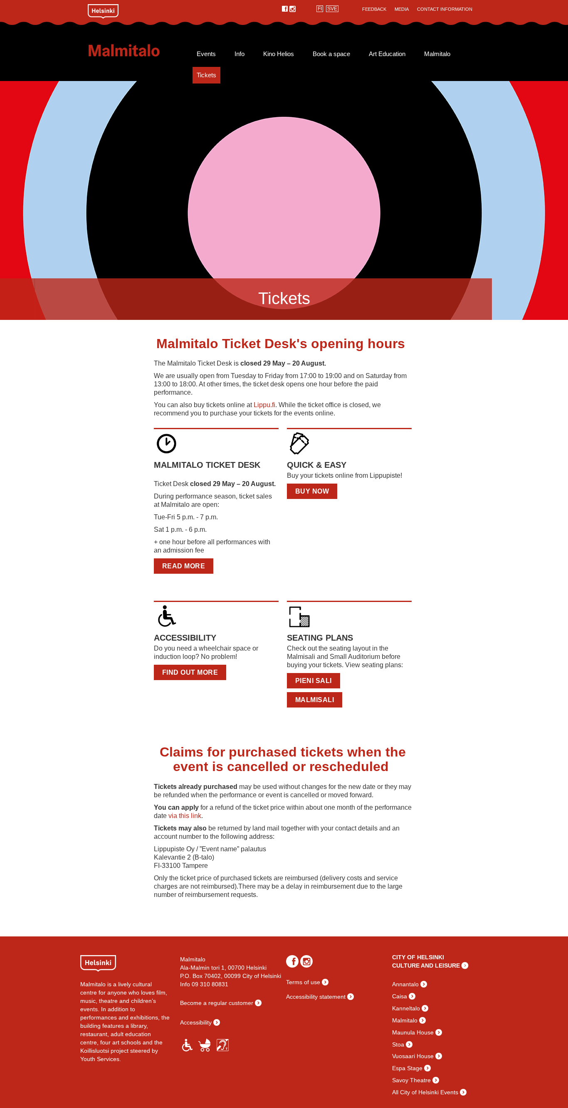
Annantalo (405, 984)
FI (320, 9)
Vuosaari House (413, 1056)
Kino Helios (278, 54)
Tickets (206, 75)
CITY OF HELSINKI (418, 957)
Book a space (331, 54)
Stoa (398, 1044)
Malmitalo (137, 50)
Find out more (190, 672)
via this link (184, 815)
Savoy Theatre (411, 1080)
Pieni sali (313, 680)
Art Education (387, 54)
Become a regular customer (216, 1003)
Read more (183, 566)
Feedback (374, 9)
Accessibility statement (316, 996)
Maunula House (413, 1032)
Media (402, 9)
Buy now (312, 491)
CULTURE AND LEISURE (426, 965)
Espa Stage (407, 1068)
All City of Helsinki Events (425, 1092)
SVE (332, 9)
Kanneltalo (406, 1008)
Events (206, 54)
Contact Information (444, 9)
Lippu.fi (264, 404)
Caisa (399, 996)
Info (239, 54)
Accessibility (196, 1022)
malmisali (314, 699)
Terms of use (303, 982)
